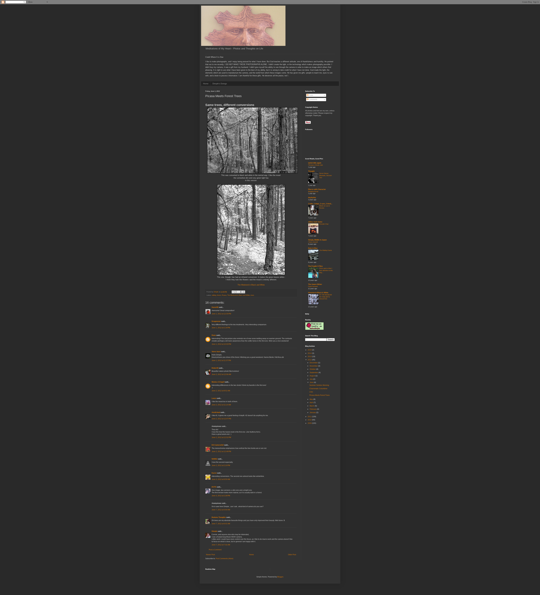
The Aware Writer (315, 284)
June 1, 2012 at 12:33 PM (221, 314)
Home (205, 83)
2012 (310, 360)
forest (219, 295)
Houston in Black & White (318, 293)
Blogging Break (313, 191)
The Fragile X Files (315, 266)
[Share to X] (238, 292)
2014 (310, 353)
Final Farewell (313, 286)
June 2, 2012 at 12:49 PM (221, 451)
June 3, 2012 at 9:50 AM (221, 479)
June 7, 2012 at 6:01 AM (221, 524)
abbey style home (315, 222)
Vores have (216, 352)
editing (214, 295)
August (312, 376)
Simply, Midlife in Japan (317, 240)
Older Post (292, 555)
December (314, 363)
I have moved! (313, 242)
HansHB (215, 307)
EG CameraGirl (218, 445)
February (313, 409)
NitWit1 (214, 459)
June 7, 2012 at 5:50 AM (221, 510)
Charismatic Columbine (318, 389)
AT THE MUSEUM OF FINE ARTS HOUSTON (325, 297)
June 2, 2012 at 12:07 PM (221, 419)
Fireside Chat (323, 224)
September (314, 373)
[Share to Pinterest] (243, 292)
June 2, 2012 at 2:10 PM (221, 465)
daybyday (312, 198)
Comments (312, 99)
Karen (214, 473)
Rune (214, 335)
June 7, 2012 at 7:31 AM (221, 545)
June (312, 382)
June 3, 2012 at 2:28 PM (221, 496)
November (314, 366)
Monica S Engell (218, 382)
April (312, 403)
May (311, 399)
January (313, 413)
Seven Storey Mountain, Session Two (325, 175)
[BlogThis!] (235, 292)
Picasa (224, 295)
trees (252, 295)
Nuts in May (313, 248)
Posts (310, 95)
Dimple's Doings (219, 83)
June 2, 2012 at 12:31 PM (221, 437)
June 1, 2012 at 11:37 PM (221, 360)
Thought (311, 171)
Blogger (280, 577)
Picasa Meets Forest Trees (319, 395)
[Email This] (233, 292)
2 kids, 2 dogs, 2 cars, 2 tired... (320, 204)
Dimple (214, 531)
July (311, 379)
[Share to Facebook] (241, 292)
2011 (310, 417)
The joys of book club (315, 165)
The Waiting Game (325, 250)
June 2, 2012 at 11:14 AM (221, 405)
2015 (310, 350)
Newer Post (210, 555)
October (313, 369)
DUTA (214, 487)
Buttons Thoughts (219, 517)
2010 (310, 420)
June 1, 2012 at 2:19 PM (221, 328)
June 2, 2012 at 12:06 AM (221, 374)
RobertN (215, 368)
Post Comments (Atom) (224, 559)
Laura (214, 398)
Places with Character (317, 189)
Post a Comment (215, 550)
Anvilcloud (216, 412)
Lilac (311, 392)
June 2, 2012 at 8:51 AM (221, 391)
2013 (310, 357)
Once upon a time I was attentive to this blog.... (326, 270)
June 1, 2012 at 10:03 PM (221, 344)
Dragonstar (216, 321)
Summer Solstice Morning (319, 385)
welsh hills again (314, 163)
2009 (310, 423)
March (312, 406)
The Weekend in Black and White (251, 285)
